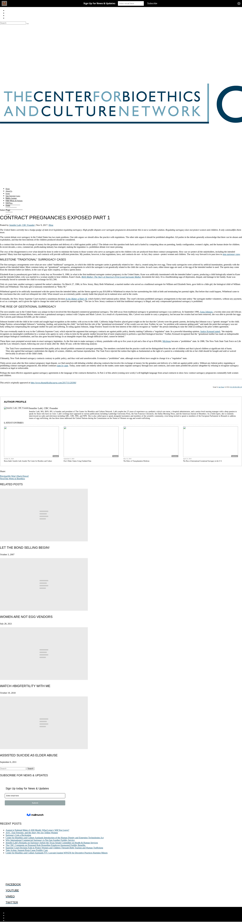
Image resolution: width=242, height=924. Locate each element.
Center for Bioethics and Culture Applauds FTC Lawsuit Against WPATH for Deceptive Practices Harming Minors (57, 853)
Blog (51, 225)
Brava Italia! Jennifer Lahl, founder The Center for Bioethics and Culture (28, 461)
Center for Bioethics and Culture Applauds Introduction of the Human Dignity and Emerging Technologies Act (55, 837)
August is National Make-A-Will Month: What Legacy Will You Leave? (37, 830)
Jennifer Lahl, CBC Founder (22, 225)
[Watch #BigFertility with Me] (44, 679)
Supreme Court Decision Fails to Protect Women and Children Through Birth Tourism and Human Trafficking (54, 848)
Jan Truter (221, 387)
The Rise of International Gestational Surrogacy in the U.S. (202, 461)
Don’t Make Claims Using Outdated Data (77, 461)
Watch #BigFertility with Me (25, 686)
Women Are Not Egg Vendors (26, 617)
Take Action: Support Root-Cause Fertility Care (27, 850)
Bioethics (175, 456)
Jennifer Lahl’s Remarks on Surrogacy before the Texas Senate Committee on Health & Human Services (52, 843)
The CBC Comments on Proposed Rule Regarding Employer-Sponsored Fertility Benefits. (46, 845)
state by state (62, 365)
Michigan (166, 341)
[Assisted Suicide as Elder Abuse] (44, 748)
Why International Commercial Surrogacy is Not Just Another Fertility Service (40, 840)
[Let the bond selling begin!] (44, 540)
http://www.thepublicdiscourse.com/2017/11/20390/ (53, 382)
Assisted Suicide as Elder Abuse (29, 755)
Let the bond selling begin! (24, 547)
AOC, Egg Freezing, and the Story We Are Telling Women (32, 832)
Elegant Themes (19, 908)
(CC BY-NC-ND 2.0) (236, 387)
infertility (234, 456)
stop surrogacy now (231, 254)
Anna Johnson (206, 312)
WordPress (43, 908)
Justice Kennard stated (210, 331)
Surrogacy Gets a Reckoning (18, 835)
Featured (55, 456)
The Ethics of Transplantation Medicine (136, 461)
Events (8, 205)
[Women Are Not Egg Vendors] (44, 610)
